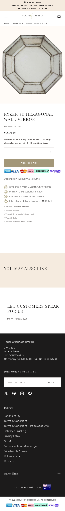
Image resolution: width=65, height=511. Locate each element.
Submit (52, 382)
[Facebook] (30, 393)
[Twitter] (6, 393)
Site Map (9, 441)
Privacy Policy (12, 436)
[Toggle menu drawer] (6, 16)
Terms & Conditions (15, 421)
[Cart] (59, 16)
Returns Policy (12, 416)
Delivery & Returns (29, 179)
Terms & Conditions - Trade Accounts (26, 426)
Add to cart (29, 163)
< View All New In (11, 210)
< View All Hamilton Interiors (16, 206)
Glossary (9, 461)
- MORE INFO (37, 196)
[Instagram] (22, 393)
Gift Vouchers (12, 456)
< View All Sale (10, 218)
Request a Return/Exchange (20, 446)
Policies (8, 408)
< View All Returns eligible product (19, 214)
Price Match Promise (16, 451)
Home (6, 23)
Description (10, 179)
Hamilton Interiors (12, 126)
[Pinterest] (14, 393)
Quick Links (11, 473)
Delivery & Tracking (15, 431)
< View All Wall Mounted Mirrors (18, 221)
